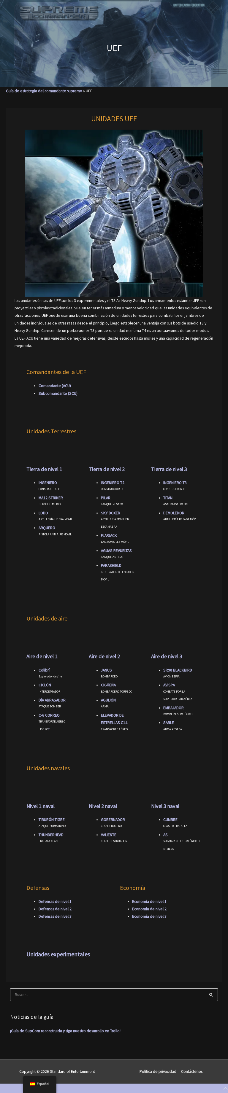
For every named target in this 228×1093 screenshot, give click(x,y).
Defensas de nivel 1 (55, 901)
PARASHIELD (111, 565)
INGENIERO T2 (112, 482)
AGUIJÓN (108, 700)
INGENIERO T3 (175, 482)
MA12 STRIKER (51, 497)
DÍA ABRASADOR (52, 700)
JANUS (106, 670)
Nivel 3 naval (165, 806)
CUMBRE (170, 819)
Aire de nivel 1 (42, 656)
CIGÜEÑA (108, 685)
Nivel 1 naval (40, 806)
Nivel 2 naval (103, 806)
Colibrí (44, 670)
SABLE (168, 722)
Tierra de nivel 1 (44, 469)
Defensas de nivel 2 (55, 908)
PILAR (105, 497)
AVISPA (169, 685)
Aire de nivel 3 (166, 656)
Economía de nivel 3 (149, 916)
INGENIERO (48, 482)
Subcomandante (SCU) (58, 393)
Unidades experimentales (58, 954)
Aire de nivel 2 (104, 656)
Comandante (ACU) (55, 385)
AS (165, 834)
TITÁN (167, 497)
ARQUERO (47, 527)
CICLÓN (45, 685)
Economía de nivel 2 (149, 908)
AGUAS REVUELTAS (116, 550)
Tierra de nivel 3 (169, 469)
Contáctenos (191, 1071)
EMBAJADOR (173, 707)
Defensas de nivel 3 (55, 916)
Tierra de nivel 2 (107, 469)
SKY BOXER (110, 513)
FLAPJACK (109, 535)
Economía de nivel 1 (149, 901)
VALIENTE (108, 834)
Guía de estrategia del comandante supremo (44, 90)
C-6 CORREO (49, 715)
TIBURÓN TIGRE (52, 819)
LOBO (43, 513)
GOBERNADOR (113, 819)
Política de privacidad (158, 1071)
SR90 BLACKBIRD (177, 670)
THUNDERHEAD (51, 834)
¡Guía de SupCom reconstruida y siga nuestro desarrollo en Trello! (65, 1030)
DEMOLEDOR (173, 513)
